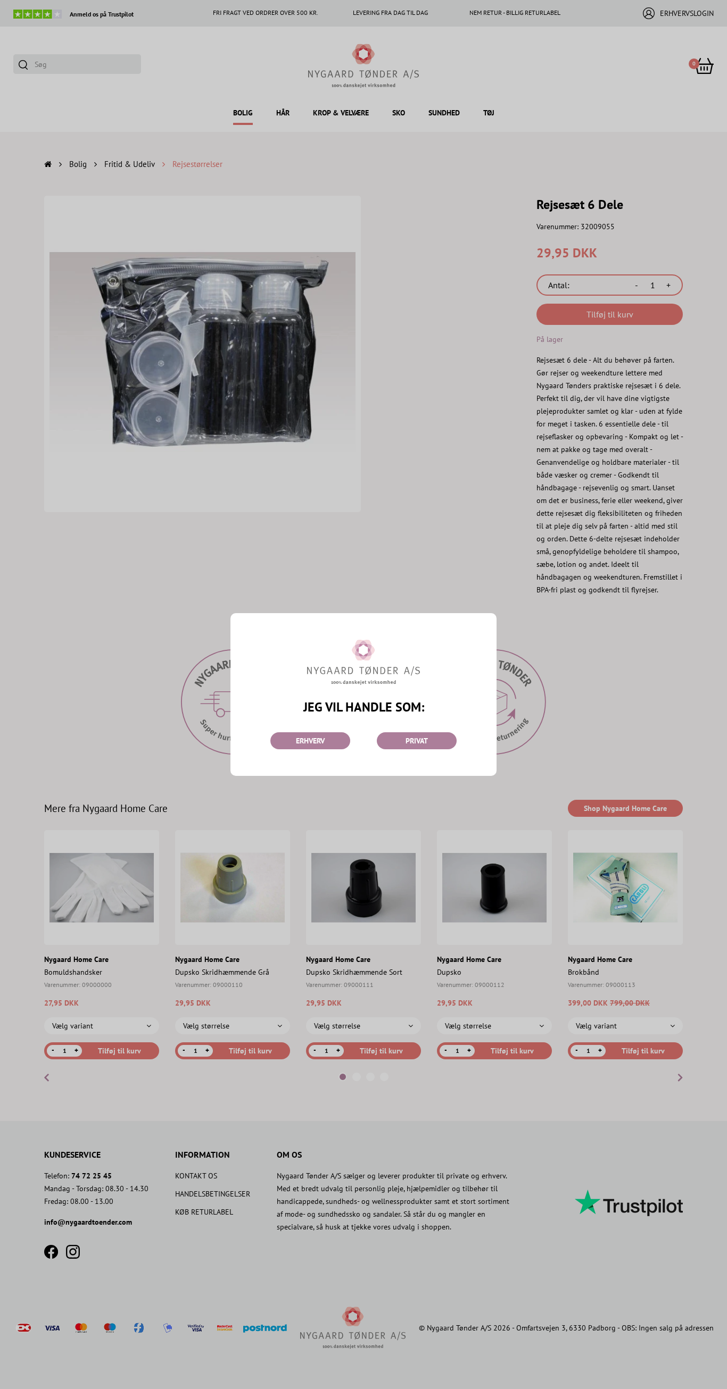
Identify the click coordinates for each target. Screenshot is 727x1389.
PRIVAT (417, 741)
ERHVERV (310, 741)
